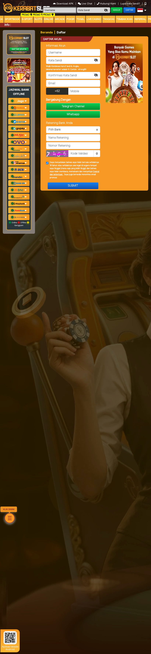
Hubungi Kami (108, 3)
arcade (59, 19)
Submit (73, 185)
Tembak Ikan (124, 19)
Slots (38, 19)
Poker (70, 19)
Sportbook (12, 19)
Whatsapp (73, 114)
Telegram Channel (73, 106)
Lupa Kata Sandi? (130, 3)
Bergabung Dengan (58, 100)
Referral (140, 19)
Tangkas (108, 19)
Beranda (47, 32)
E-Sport (27, 19)
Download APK (65, 3)
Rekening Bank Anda (59, 123)
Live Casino (94, 19)
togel (81, 19)
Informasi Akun (55, 46)
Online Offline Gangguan (19, 223)
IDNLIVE (48, 19)
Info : (8, 25)
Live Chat (86, 3)
